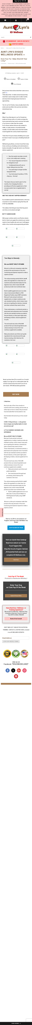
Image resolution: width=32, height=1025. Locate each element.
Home (2, 48)
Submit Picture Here (16, 595)
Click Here (16, 559)
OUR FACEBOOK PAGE (16, 528)
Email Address (7, 638)
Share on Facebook (10, 79)
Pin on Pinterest (17, 84)
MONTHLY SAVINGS (17, 44)
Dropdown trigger (16, 20)
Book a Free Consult (16, 618)
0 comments (3, 63)
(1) (6, 92)
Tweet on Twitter (24, 79)
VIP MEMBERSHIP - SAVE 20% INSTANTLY (17, 41)
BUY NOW (16, 394)
